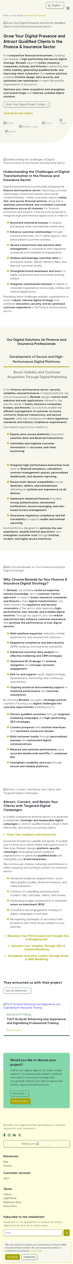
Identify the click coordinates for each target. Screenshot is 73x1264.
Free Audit (18, 1093)
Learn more (36, 1251)
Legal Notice (9, 1198)
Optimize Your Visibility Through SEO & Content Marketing (37, 947)
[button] (66, 1232)
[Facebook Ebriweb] (4, 1135)
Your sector (17, 15)
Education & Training (19, 1014)
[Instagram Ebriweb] (9, 1135)
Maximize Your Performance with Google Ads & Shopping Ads (38, 937)
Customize (29, 1257)
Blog (5, 1161)
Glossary (7, 1165)
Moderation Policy (12, 1202)
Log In (6, 1178)
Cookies (7, 1194)
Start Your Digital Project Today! (26, 104)
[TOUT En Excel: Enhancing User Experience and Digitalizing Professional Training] (36, 1006)
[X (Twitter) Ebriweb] (19, 1135)
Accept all (12, 1257)
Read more (14, 1030)
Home (6, 15)
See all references (17, 990)
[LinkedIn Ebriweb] (14, 1135)
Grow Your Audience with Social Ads (31, 834)
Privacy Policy (10, 1206)
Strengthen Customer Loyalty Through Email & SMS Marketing (37, 957)
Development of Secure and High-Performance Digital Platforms (37, 359)
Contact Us (19, 1101)
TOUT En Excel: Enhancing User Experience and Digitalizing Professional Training (36, 1021)
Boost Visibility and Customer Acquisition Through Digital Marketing (37, 374)
